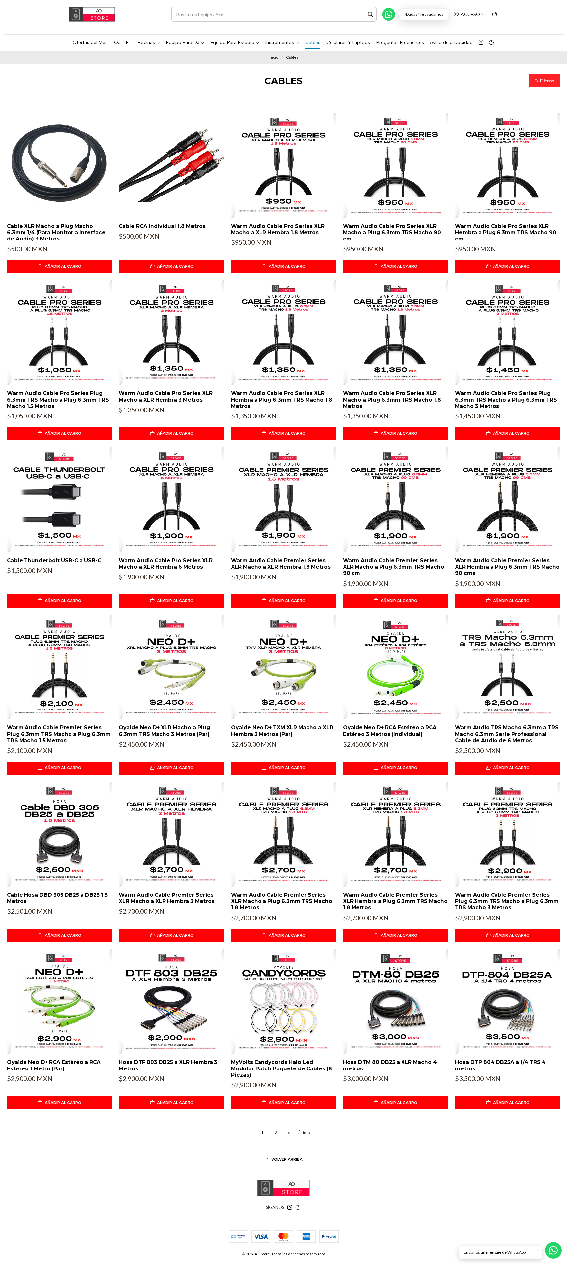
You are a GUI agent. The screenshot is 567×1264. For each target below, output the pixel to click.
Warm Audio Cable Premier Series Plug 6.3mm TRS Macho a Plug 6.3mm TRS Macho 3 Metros (507, 901)
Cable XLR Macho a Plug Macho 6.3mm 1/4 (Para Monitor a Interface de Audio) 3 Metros (56, 232)
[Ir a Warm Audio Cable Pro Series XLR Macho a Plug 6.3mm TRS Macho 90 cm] (395, 165)
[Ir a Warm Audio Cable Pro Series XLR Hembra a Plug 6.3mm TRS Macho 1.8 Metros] (283, 332)
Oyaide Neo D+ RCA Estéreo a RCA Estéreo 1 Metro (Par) (54, 1065)
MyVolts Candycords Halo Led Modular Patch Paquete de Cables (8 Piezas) (281, 1068)
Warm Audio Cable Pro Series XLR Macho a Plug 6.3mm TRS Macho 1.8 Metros (392, 399)
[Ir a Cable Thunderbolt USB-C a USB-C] (59, 499)
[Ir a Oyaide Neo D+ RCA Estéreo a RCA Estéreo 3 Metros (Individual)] (395, 667)
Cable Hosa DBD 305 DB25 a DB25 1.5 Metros (57, 898)
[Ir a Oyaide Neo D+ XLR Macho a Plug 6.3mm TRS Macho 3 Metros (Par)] (171, 667)
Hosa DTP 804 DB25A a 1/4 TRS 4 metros (500, 1065)
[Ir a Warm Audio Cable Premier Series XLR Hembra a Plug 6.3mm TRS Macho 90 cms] (507, 499)
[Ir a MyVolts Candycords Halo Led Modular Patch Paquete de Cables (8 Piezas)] (283, 1001)
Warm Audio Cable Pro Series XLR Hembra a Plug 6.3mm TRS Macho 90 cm (505, 232)
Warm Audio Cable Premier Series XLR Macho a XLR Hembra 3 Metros (166, 898)
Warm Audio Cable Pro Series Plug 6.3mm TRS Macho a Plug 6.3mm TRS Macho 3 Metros (506, 399)
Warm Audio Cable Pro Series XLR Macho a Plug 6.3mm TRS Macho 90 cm (392, 232)
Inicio (273, 57)
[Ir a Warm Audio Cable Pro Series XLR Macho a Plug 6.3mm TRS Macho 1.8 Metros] (395, 332)
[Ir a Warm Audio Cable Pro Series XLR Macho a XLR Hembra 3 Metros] (171, 332)
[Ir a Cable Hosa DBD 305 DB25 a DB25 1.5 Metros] (59, 834)
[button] (544, 80)
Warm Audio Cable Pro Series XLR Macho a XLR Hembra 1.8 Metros (278, 229)
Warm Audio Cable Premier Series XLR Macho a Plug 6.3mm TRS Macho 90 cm (393, 567)
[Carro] (494, 14)
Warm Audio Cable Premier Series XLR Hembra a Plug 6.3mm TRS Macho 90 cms (507, 567)
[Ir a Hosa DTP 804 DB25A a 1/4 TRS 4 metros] (507, 1001)
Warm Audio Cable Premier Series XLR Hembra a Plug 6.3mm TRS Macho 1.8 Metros (395, 901)
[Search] (370, 14)
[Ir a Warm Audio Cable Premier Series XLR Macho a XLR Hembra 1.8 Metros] (283, 499)
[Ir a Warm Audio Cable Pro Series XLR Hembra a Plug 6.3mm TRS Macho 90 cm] (507, 165)
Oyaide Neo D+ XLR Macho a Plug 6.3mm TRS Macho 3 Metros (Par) (164, 730)
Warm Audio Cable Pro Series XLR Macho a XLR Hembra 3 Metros (166, 396)
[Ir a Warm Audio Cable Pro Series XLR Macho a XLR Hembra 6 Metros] (171, 499)
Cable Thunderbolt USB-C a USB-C (54, 560)
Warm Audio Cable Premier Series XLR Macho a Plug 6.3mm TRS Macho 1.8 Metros (281, 901)
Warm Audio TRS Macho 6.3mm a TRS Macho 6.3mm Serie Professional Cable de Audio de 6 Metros (507, 734)
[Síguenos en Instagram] (481, 42)
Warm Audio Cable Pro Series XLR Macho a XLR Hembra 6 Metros (166, 563)
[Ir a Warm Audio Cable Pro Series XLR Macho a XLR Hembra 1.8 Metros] (283, 165)
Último (304, 1132)
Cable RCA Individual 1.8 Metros (162, 226)
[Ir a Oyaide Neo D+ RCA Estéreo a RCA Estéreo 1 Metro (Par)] (59, 1001)
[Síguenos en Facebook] (491, 42)
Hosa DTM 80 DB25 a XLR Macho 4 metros (390, 1065)
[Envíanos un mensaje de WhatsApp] (553, 1250)
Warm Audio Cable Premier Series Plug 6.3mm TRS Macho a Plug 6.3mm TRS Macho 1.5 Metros (59, 734)
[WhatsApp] (388, 14)
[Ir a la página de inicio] (92, 14)
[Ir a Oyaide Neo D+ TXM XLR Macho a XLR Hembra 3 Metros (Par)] (283, 667)
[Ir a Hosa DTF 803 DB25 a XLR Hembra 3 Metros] (171, 1001)
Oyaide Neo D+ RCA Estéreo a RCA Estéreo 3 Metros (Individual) (390, 730)
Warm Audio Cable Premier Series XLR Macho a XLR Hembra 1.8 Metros (281, 563)
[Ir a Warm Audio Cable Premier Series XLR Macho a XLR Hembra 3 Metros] (171, 834)
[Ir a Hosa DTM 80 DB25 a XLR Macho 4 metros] (395, 1001)
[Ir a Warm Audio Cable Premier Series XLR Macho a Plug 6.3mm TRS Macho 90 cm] (395, 499)
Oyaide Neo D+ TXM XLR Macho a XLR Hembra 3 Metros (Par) (282, 730)
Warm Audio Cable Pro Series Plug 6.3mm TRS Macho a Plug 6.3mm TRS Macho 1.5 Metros (58, 399)
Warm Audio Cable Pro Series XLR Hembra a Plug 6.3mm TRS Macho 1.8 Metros (281, 399)
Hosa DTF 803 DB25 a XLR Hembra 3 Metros (168, 1065)
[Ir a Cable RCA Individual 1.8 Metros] (171, 165)
